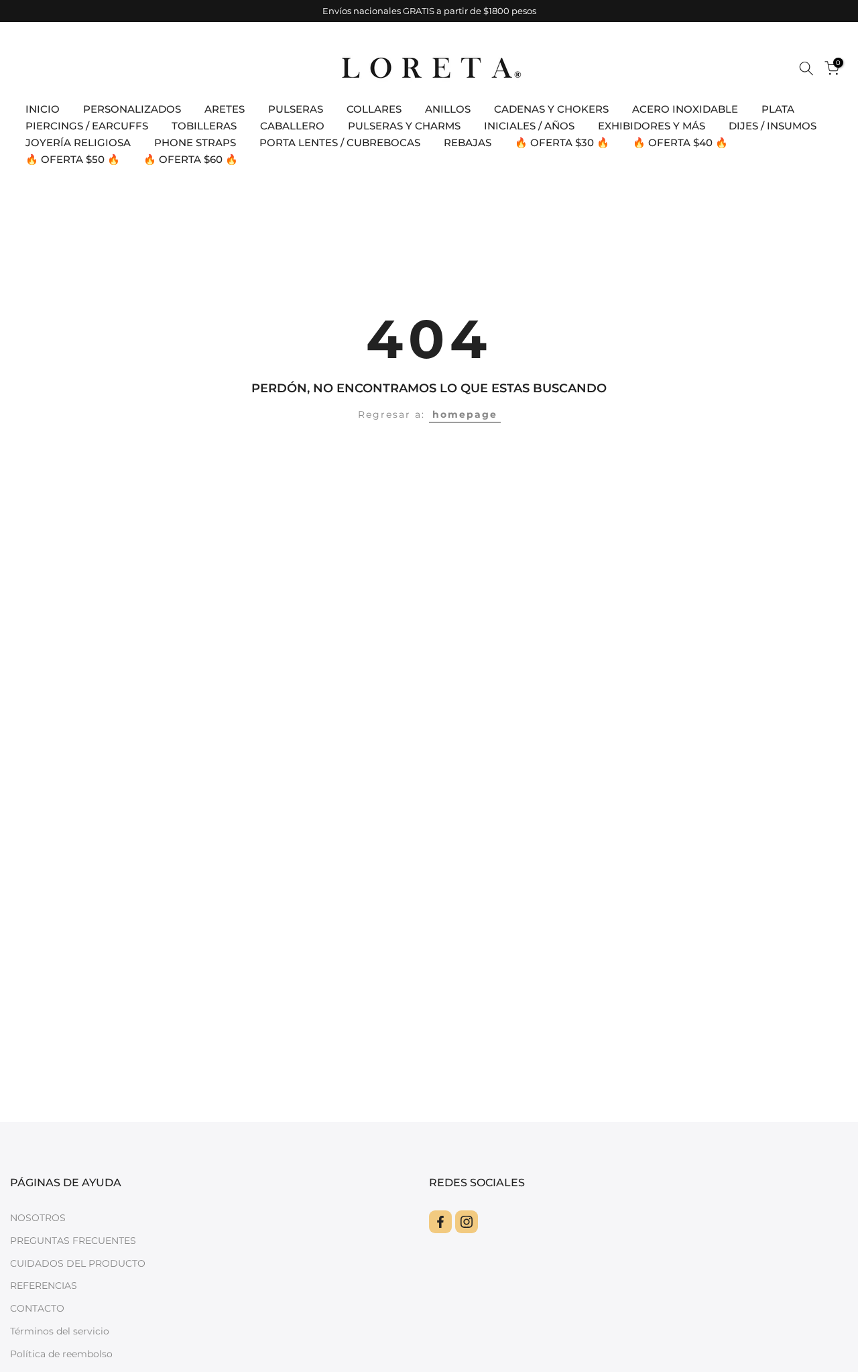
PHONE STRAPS (195, 142)
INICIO (42, 109)
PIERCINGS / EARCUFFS (86, 125)
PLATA (777, 109)
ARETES (224, 109)
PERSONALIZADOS (132, 109)
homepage (464, 414)
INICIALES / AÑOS (529, 125)
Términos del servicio (59, 1331)
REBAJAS (467, 142)
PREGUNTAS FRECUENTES (73, 1241)
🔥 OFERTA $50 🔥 (72, 159)
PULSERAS (295, 109)
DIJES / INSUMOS (772, 125)
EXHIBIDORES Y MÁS (651, 125)
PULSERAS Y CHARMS (404, 125)
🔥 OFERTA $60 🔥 (190, 159)
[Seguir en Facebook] (440, 1221)
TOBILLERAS (204, 125)
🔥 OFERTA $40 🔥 (680, 142)
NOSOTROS (38, 1218)
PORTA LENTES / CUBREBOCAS (339, 142)
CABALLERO (292, 125)
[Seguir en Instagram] (466, 1221)
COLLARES (374, 109)
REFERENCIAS (43, 1285)
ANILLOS (448, 109)
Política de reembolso (61, 1354)
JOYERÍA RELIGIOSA (78, 142)
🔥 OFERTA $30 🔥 (562, 142)
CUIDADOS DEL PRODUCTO (77, 1263)
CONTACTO (37, 1308)
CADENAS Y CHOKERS (551, 109)
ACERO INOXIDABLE (685, 109)
